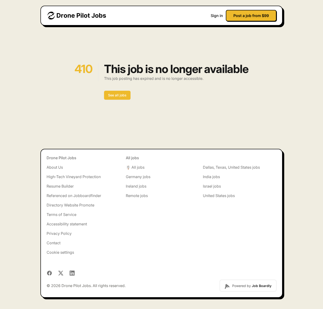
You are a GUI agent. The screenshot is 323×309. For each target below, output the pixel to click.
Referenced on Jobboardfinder (74, 195)
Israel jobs (212, 186)
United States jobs (219, 195)
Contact (54, 242)
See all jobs (117, 95)
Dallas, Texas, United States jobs (231, 167)
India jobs (211, 176)
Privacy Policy (59, 233)
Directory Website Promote (70, 205)
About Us (55, 167)
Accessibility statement (67, 224)
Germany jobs (138, 176)
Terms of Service (61, 214)
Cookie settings (60, 252)
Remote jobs (137, 195)
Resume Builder (60, 186)
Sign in (217, 15)
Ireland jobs (136, 186)
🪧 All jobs (135, 167)
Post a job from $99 (251, 15)
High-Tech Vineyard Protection (74, 176)
